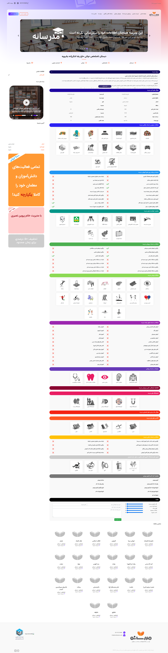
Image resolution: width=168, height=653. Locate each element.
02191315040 (23, 3)
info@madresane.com (117, 635)
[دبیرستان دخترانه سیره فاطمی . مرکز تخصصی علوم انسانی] (26, 220)
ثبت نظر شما (117, 519)
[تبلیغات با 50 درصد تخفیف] (26, 240)
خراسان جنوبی (56, 63)
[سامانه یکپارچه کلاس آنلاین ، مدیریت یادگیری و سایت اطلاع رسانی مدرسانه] (26, 180)
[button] (18, 35)
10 (125, 504)
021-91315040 (118, 632)
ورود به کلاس (10, 3)
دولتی (82, 63)
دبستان (132, 63)
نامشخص (104, 63)
